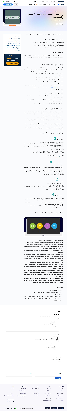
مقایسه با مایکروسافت (35, 393)
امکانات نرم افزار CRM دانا (59, 393)
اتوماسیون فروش (48, 398)
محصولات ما (24, 386)
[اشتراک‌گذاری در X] (60, 24)
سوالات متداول (17, 50)
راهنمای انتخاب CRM (60, 390)
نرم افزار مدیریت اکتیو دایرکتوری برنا (21, 395)
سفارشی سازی (49, 402)
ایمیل (31, 373)
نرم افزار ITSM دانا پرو (23, 393)
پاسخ (57, 318)
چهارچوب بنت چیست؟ (16, 40)
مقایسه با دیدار (36, 390)
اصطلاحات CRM (61, 400)
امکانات (49, 386)
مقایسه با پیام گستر (36, 391)
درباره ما (12, 386)
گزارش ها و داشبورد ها (48, 397)
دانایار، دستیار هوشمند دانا (47, 400)
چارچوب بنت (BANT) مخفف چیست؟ (14, 38)
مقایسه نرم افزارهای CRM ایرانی (34, 388)
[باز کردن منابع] (39, 4)
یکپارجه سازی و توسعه (48, 395)
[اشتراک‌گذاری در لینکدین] (62, 24)
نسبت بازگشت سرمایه (59, 157)
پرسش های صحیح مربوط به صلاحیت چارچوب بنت (13, 45)
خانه (62, 11)
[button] (8, 4)
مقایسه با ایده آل (36, 395)
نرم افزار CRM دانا (54, 87)
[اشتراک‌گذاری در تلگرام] (57, 24)
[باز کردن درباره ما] (46, 1)
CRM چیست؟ (61, 388)
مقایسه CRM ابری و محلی (59, 395)
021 (8, 1)
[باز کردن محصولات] (51, 1)
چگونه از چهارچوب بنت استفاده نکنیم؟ (14, 41)
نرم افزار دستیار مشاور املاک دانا (21, 396)
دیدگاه (59, 361)
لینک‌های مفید (61, 386)
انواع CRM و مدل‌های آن (60, 397)
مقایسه (37, 386)
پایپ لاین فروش (48, 390)
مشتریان (12, 391)
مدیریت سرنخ (49, 388)
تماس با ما (12, 390)
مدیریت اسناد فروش (48, 391)
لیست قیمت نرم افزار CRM (59, 391)
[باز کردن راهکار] (43, 4)
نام (60, 373)
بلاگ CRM (59, 11)
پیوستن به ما (12, 393)
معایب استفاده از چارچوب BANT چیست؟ (14, 43)
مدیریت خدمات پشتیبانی (47, 393)
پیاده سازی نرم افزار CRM (59, 398)
